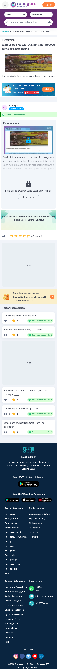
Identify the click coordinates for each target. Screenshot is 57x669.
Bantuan (9, 637)
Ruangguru (10, 513)
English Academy (37, 518)
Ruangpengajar (12, 559)
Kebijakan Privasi (13, 618)
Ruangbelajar (11, 554)
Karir (7, 641)
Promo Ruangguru (13, 600)
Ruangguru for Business (16, 536)
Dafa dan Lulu (11, 522)
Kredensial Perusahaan (16, 586)
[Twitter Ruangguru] (28, 656)
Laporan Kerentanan (14, 605)
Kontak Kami (11, 627)
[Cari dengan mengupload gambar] (49, 22)
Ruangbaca (10, 545)
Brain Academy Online (39, 513)
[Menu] (5, 4)
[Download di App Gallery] (45, 500)
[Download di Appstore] (28, 500)
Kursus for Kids (12, 527)
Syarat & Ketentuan (14, 614)
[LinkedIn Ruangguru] (41, 656)
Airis (7, 573)
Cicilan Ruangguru (13, 595)
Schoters (33, 532)
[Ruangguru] (28, 450)
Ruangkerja (34, 527)
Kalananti (33, 536)
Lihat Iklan (28, 197)
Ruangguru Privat (13, 564)
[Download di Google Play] (28, 484)
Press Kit (9, 632)
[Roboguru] (24, 4)
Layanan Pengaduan (14, 609)
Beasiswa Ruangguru (15, 591)
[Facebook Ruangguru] (22, 656)
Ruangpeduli (11, 568)
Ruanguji (9, 541)
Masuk (49, 4)
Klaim (48, 89)
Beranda (5, 31)
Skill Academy (35, 522)
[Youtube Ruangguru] (34, 656)
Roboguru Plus (12, 518)
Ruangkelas (10, 550)
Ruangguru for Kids (14, 532)
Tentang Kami (11, 623)
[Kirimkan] (7, 22)
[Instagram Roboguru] (15, 656)
